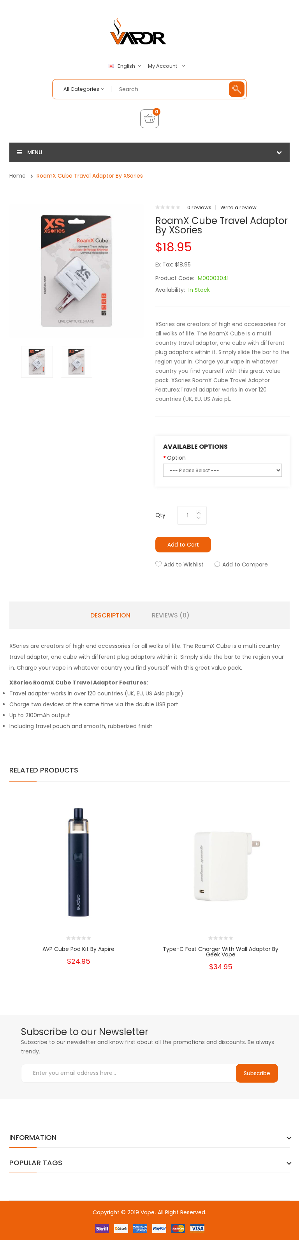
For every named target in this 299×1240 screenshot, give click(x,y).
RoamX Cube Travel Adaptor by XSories (90, 176)
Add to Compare (245, 564)
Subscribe (257, 1073)
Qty (160, 515)
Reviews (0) (171, 615)
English (127, 66)
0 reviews (199, 207)
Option (176, 458)
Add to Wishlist (184, 564)
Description (110, 615)
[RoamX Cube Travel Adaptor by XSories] (37, 361)
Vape (148, 1212)
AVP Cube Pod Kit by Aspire (78, 949)
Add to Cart (183, 545)
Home (17, 176)
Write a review (238, 207)
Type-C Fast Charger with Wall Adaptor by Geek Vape (220, 951)
